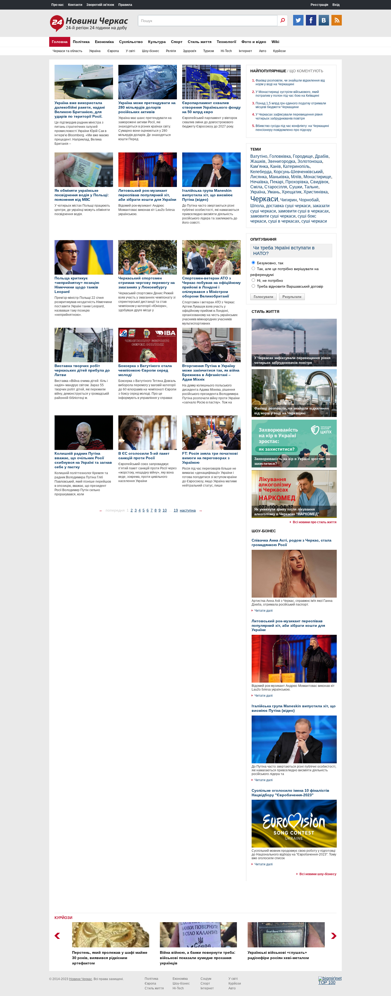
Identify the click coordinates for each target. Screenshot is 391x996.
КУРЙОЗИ (63, 918)
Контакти (75, 5)
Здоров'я (189, 51)
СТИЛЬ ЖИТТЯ (265, 311)
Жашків (257, 161)
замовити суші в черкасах (303, 211)
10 (165, 510)
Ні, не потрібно (269, 280)
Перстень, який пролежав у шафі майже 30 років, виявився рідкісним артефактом (106, 957)
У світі (130, 51)
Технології (226, 42)
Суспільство (131, 42)
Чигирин (288, 200)
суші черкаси (314, 221)
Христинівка (315, 192)
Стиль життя (199, 42)
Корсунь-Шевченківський (298, 171)
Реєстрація (319, 5)
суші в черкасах (283, 221)
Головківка (280, 156)
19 (176, 510)
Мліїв (296, 176)
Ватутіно (258, 156)
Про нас (57, 5)
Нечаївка (259, 182)
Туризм (208, 51)
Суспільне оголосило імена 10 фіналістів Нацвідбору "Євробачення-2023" (290, 792)
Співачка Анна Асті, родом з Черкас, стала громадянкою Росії (291, 542)
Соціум (206, 979)
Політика (81, 42)
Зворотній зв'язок (100, 5)
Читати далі (264, 610)
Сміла (256, 187)
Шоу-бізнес (150, 51)
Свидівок (319, 182)
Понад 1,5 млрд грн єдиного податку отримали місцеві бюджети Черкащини (291, 105)
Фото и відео (254, 42)
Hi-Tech (226, 51)
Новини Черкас (80, 979)
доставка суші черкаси (288, 205)
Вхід (336, 5)
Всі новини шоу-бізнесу (318, 874)
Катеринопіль (296, 166)
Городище (303, 156)
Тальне (311, 187)
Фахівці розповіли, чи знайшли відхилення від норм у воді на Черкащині (290, 82)
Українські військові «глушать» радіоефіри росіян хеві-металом (275, 955)
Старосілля (275, 187)
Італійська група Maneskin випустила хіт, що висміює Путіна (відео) (294, 708)
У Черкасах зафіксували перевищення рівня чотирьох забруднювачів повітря (289, 116)
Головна (60, 42)
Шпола (257, 205)
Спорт (176, 42)
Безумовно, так (269, 263)
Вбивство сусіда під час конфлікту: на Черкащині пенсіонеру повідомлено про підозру (292, 127)
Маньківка (279, 176)
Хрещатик (291, 192)
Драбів (321, 156)
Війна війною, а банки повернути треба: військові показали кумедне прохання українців (194, 957)
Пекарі (276, 182)
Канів (275, 166)
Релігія (171, 51)
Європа (113, 51)
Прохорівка (296, 182)
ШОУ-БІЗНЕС (264, 531)
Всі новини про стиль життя (314, 522)
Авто (262, 51)
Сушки (295, 187)
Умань (273, 192)
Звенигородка (281, 161)
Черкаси (264, 199)
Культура (157, 42)
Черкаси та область (67, 51)
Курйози (279, 51)
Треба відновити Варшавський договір (289, 286)
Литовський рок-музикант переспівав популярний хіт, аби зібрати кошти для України (288, 625)
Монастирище (317, 176)
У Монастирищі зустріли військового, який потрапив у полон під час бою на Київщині (287, 93)
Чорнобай (309, 200)
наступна (188, 510)
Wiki (275, 42)
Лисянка (258, 176)
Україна (95, 51)
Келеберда (261, 171)
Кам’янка (259, 166)
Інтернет (245, 51)
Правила (125, 5)
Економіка (104, 42)
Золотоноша (309, 161)
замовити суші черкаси (273, 216)
